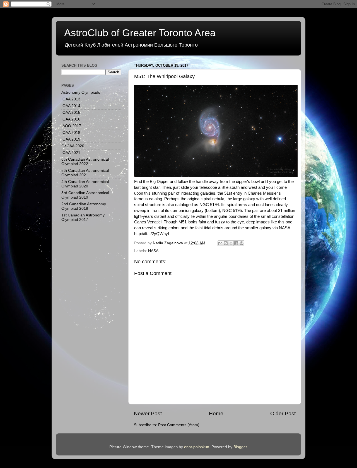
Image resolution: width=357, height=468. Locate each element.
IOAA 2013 (70, 99)
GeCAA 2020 (72, 146)
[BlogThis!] (225, 243)
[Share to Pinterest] (241, 243)
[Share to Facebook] (236, 243)
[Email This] (220, 243)
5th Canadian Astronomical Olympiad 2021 (85, 172)
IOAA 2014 (70, 106)
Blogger (240, 447)
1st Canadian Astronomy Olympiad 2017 (83, 217)
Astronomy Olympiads (80, 92)
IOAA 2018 (70, 133)
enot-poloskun (196, 447)
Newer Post (148, 413)
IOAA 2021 (70, 153)
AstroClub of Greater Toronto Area (140, 32)
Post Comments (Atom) (178, 425)
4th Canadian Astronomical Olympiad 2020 (85, 184)
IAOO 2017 (71, 126)
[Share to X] (231, 243)
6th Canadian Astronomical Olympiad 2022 (85, 161)
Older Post (283, 413)
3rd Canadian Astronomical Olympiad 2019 (85, 195)
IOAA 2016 (70, 119)
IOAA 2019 (70, 139)
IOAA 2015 (70, 112)
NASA (153, 251)
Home (216, 413)
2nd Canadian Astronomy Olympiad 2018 (83, 206)
